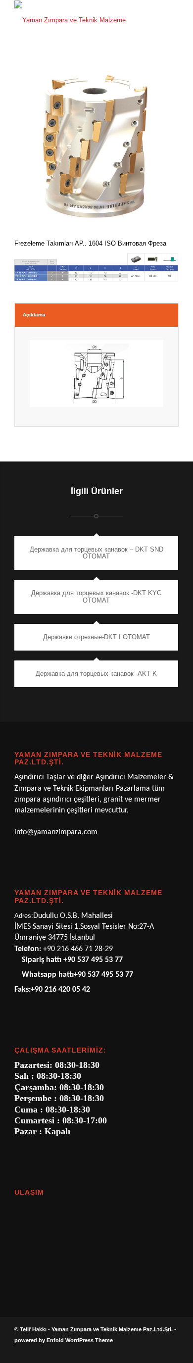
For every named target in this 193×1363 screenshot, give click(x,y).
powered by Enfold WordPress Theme (63, 1340)
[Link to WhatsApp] (141, 1350)
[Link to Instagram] (156, 1350)
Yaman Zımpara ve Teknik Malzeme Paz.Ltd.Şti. (112, 1329)
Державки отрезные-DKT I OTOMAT (96, 637)
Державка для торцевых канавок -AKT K (96, 673)
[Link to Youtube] (171, 1350)
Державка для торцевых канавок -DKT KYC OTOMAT (96, 596)
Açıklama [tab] (34, 314)
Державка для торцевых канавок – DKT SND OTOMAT (96, 553)
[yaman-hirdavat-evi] (79, 20)
